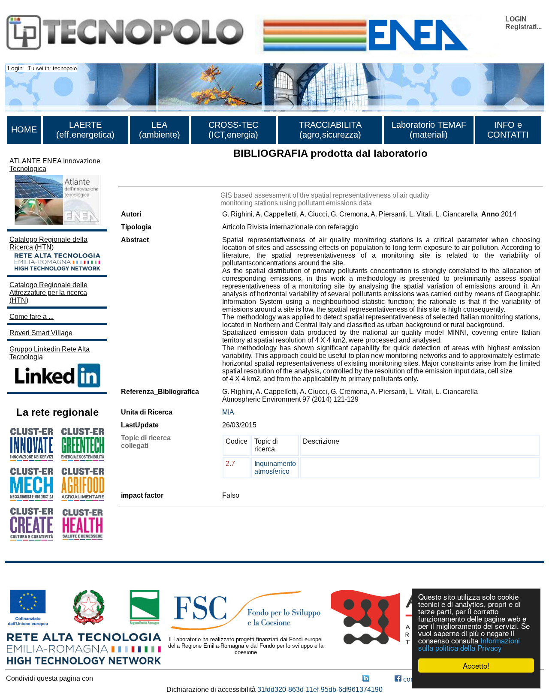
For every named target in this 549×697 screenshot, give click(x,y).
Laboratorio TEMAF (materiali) (429, 129)
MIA (228, 412)
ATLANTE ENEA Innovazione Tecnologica (54, 164)
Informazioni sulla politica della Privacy (469, 644)
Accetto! (476, 665)
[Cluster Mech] (31, 498)
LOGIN (516, 19)
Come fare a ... (31, 316)
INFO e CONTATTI (508, 129)
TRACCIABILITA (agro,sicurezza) (330, 129)
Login (15, 68)
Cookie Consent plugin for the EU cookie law (476, 680)
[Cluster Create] (31, 538)
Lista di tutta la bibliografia (157, 178)
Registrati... (523, 26)
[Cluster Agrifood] (82, 498)
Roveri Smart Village (40, 332)
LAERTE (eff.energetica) (85, 129)
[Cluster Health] (82, 538)
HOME (24, 129)
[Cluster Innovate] (31, 458)
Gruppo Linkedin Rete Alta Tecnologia (49, 353)
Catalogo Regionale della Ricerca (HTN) (48, 243)
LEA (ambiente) (159, 129)
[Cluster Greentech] (82, 458)
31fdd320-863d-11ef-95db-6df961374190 (320, 689)
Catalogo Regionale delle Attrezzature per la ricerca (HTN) (48, 292)
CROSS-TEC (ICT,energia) (233, 129)
